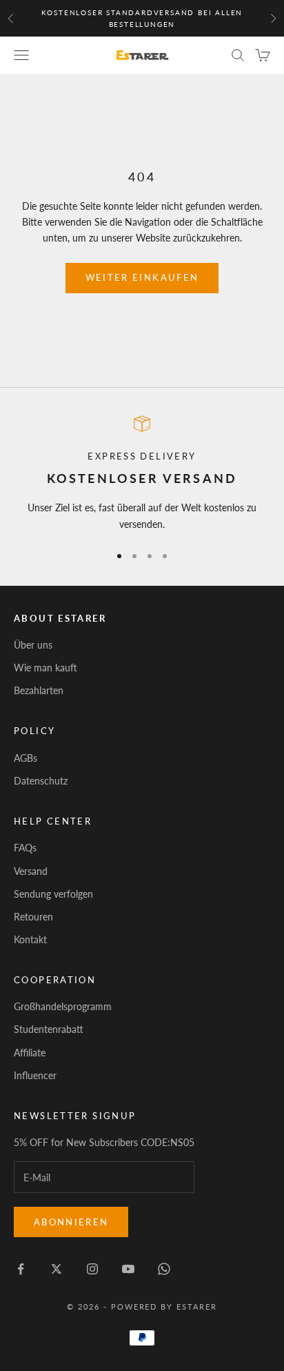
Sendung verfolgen (53, 894)
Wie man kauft (45, 667)
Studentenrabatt (48, 1029)
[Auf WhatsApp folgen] (164, 1269)
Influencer (35, 1075)
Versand (31, 871)
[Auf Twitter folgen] (56, 1269)
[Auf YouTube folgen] (128, 1269)
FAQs (25, 848)
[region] (142, 473)
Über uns (33, 645)
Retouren (33, 917)
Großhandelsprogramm (63, 1006)
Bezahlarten (38, 690)
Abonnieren (71, 1221)
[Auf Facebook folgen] (21, 1269)
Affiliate (29, 1052)
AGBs (25, 758)
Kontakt (30, 939)
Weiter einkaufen (142, 277)
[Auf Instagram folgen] (92, 1269)
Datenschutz (41, 781)
